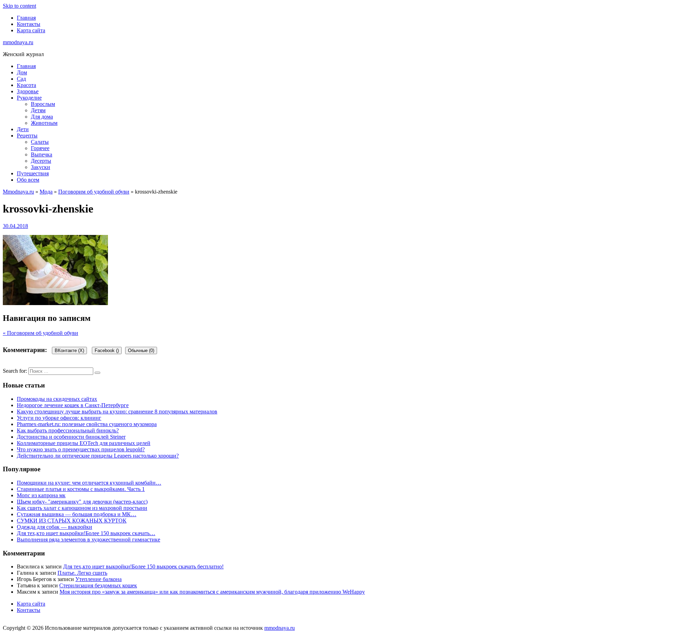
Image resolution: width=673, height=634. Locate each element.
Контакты (28, 24)
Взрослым (43, 104)
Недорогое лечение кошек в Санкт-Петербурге (73, 405)
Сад (21, 79)
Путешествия (33, 173)
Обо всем (28, 180)
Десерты (41, 161)
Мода (46, 192)
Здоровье (28, 91)
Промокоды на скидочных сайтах (57, 399)
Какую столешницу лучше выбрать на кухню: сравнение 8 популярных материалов (117, 411)
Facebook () (107, 350)
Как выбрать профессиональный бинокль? (68, 430)
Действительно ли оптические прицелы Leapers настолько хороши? (98, 456)
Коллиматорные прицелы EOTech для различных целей (83, 443)
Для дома (42, 117)
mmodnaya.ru (18, 42)
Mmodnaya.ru (18, 192)
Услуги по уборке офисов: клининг (59, 418)
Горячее (40, 148)
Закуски (40, 167)
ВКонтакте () (69, 350)
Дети (23, 129)
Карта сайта (31, 30)
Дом (22, 72)
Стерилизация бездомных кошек (98, 585)
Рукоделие (29, 98)
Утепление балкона (98, 579)
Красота (26, 85)
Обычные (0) (141, 350)
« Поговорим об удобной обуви (40, 333)
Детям (38, 110)
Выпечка (41, 154)
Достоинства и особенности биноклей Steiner (71, 437)
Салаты (40, 142)
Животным (44, 123)
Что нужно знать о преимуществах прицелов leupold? (81, 449)
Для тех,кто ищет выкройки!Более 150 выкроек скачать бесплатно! (143, 566)
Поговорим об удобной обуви (93, 192)
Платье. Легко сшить (82, 573)
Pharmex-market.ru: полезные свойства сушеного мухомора (87, 424)
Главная (26, 18)
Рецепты (27, 136)
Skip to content (19, 6)
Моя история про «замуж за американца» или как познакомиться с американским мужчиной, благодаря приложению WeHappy (212, 592)
